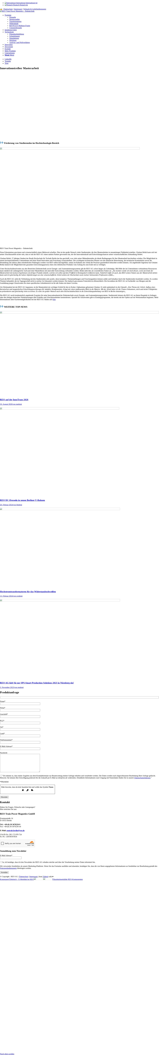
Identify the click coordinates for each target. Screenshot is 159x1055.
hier (54, 299)
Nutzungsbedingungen (8, 868)
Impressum (18, 9)
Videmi (45, 877)
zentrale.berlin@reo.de (16, 830)
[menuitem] (82, 21)
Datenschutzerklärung (142, 778)
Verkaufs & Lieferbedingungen (34, 9)
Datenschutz (8, 9)
